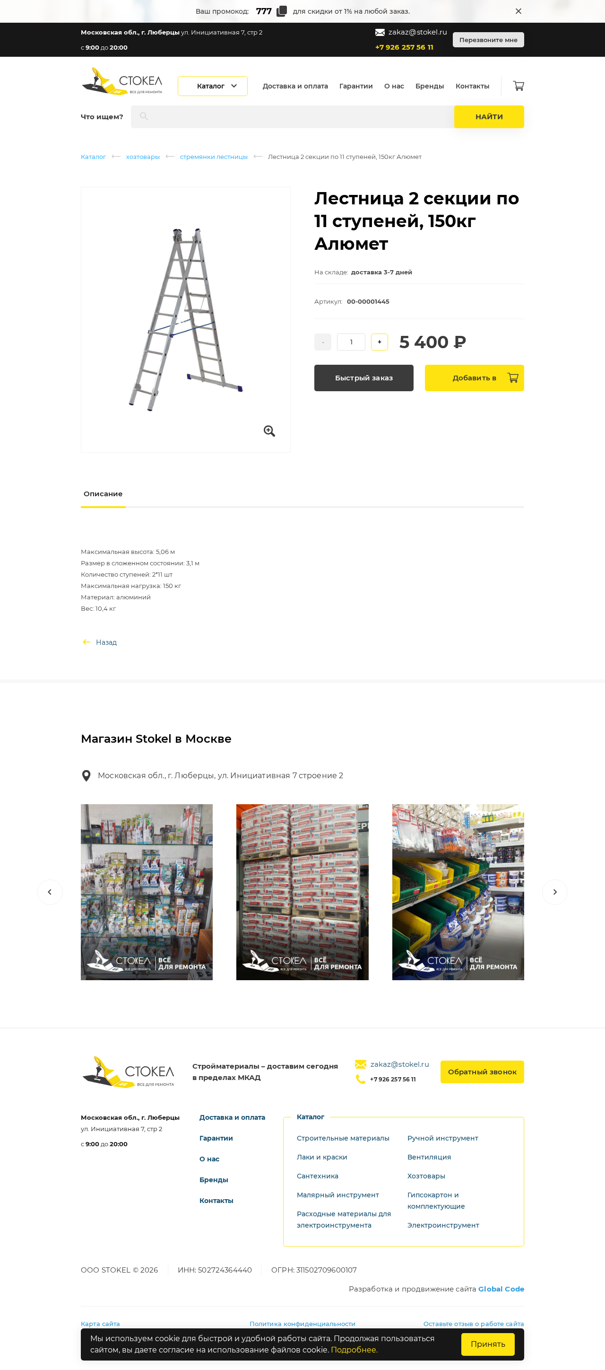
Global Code (501, 1288)
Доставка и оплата (295, 86)
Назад (106, 642)
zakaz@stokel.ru (418, 31)
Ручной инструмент (442, 1138)
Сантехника (317, 1176)
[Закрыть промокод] (518, 11)
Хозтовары (426, 1176)
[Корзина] (518, 86)
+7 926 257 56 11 (404, 47)
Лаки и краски (322, 1157)
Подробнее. (354, 1349)
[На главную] (123, 81)
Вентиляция (429, 1157)
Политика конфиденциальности (303, 1323)
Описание (103, 493)
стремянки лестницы (214, 156)
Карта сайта (100, 1323)
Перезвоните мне (488, 40)
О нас (394, 86)
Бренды (429, 86)
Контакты (473, 86)
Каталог (93, 156)
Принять (488, 1344)
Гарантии (356, 86)
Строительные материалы (343, 1138)
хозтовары (143, 156)
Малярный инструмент (338, 1195)
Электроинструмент (443, 1225)
